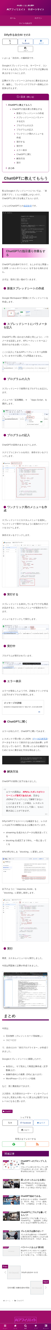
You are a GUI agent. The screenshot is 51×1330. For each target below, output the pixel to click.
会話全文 (28, 205)
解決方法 (20, 158)
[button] (25, 49)
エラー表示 (21, 150)
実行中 (19, 146)
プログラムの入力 (24, 125)
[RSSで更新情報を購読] (37, 1144)
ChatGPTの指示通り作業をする (27, 109)
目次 (23, 96)
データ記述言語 (40, 738)
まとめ (11, 168)
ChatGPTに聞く (24, 154)
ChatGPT (8, 1111)
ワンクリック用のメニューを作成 (30, 135)
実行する (20, 141)
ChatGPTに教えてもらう (20, 105)
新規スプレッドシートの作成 (30, 113)
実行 (18, 162)
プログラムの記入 (24, 129)
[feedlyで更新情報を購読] (13, 1144)
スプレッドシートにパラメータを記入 (30, 119)
